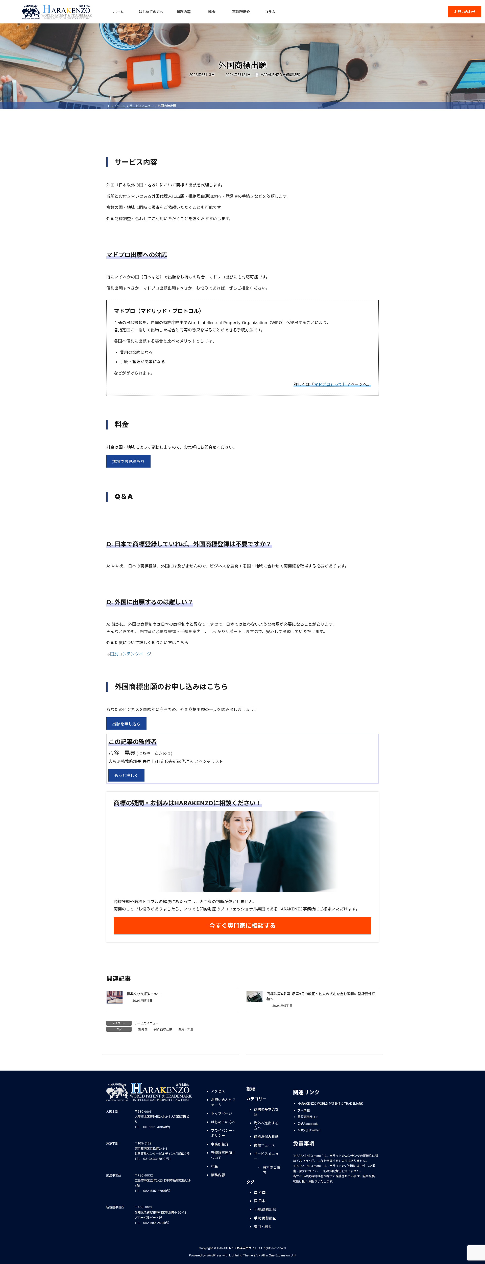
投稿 (250, 1088)
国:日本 (259, 1201)
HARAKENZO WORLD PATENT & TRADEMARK (330, 1103)
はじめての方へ (223, 1122)
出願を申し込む (126, 723)
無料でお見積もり (128, 461)
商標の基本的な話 (266, 1111)
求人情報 (304, 1110)
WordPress (214, 1255)
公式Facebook (308, 1124)
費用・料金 (185, 1029)
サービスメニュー (146, 1023)
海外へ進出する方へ (266, 1125)
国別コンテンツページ (130, 653)
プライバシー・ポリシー (223, 1133)
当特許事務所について (223, 1155)
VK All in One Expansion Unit (276, 1255)
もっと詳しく (126, 775)
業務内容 (218, 1175)
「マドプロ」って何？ (330, 384)
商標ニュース (264, 1145)
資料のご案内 (271, 1169)
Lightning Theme (241, 1255)
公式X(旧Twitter (309, 1130)
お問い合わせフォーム (223, 1102)
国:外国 (143, 1029)
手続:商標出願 (162, 1029)
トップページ (221, 1113)
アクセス (218, 1091)
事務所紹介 (220, 1144)
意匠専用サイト (308, 1117)
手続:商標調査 (265, 1218)
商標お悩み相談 (266, 1136)
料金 (214, 1166)
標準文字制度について (144, 994)
